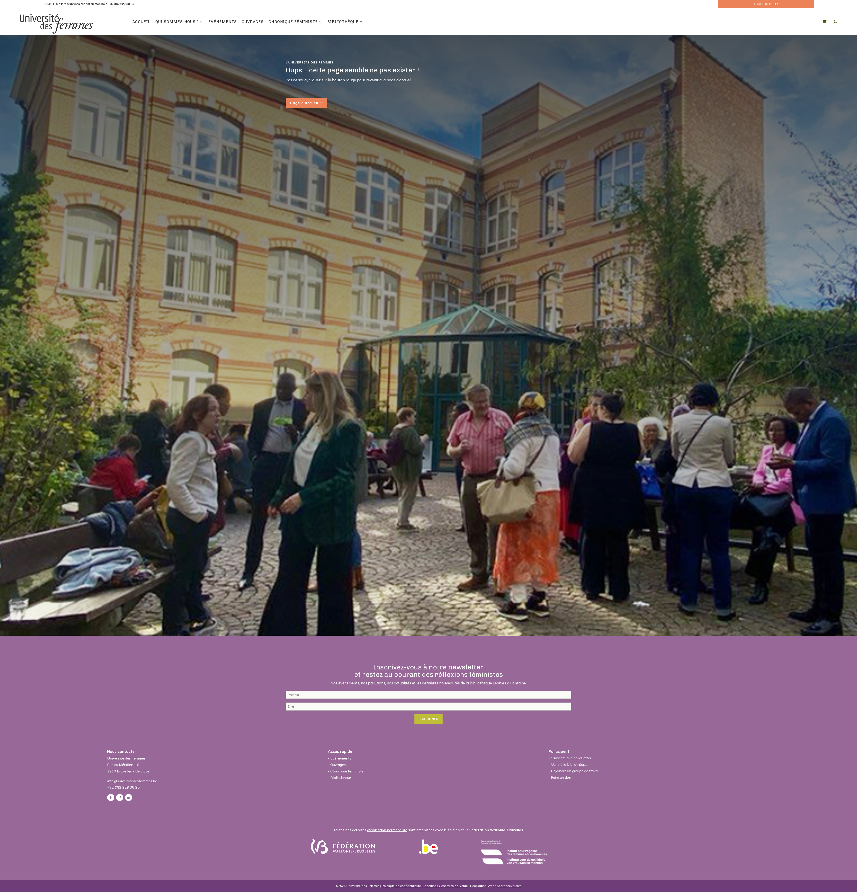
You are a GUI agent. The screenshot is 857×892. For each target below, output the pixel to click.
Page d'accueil (304, 103)
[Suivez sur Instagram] (119, 797)
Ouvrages (253, 21)
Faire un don (561, 777)
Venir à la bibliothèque (569, 764)
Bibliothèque (342, 21)
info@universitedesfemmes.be (83, 4)
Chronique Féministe (293, 21)
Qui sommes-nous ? (177, 21)
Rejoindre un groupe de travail (575, 771)
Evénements (222, 21)
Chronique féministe (347, 771)
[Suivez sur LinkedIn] (128, 797)
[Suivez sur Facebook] (110, 797)
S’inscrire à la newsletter (571, 758)
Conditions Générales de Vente (445, 886)
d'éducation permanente (387, 830)
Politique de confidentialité (401, 886)
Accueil (141, 21)
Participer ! (766, 4)
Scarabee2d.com (509, 886)
